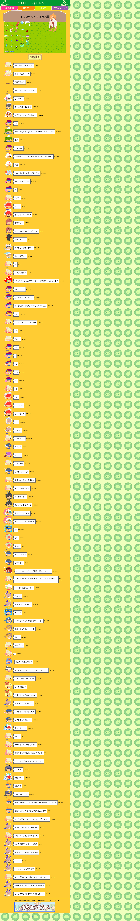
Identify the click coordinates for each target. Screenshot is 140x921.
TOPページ (34, 916)
